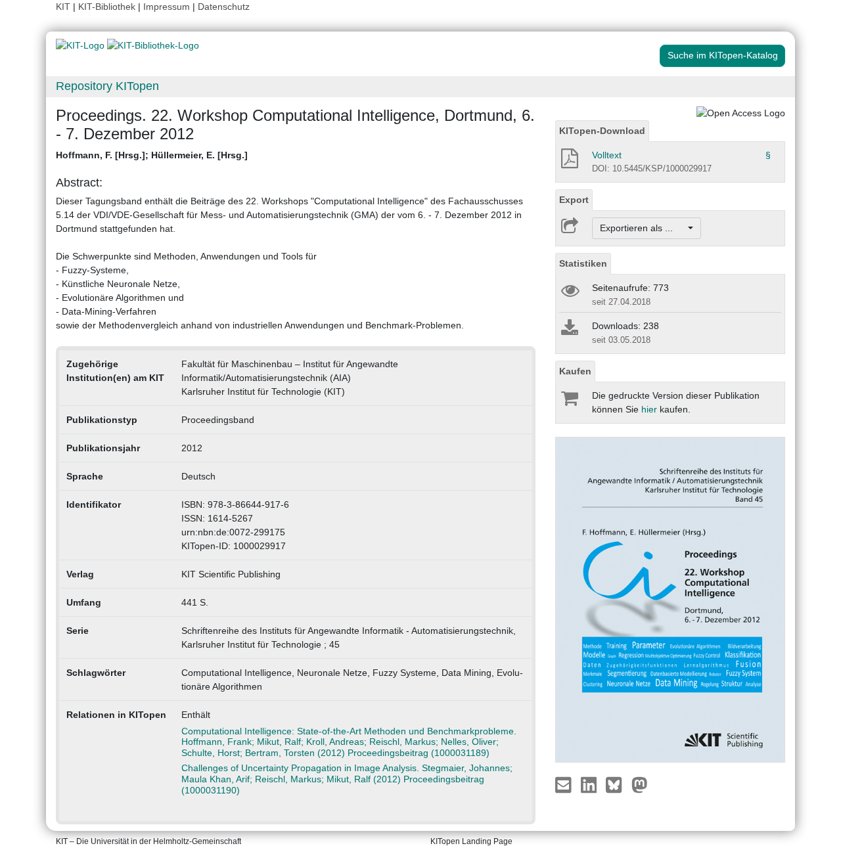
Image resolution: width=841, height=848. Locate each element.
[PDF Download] (568, 162)
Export (574, 199)
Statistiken (583, 263)
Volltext (607, 155)
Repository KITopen (107, 86)
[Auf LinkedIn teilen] (590, 784)
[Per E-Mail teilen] (564, 784)
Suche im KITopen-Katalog (723, 55)
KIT (63, 6)
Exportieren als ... (643, 228)
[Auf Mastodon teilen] (639, 784)
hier (649, 409)
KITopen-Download (602, 130)
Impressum (166, 6)
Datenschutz (224, 6)
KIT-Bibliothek (108, 6)
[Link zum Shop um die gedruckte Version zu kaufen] (568, 401)
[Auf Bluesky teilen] (617, 784)
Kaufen (575, 371)
